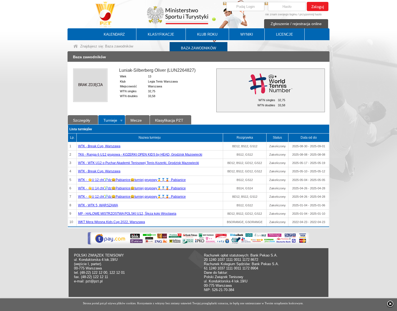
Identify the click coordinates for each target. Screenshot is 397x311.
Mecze (136, 120)
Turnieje (110, 120)
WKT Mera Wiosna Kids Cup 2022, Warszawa (111, 222)
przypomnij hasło (311, 14)
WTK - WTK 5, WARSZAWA (98, 205)
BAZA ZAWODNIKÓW (198, 48)
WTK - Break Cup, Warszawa (99, 146)
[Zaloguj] (317, 6)
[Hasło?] (266, 4)
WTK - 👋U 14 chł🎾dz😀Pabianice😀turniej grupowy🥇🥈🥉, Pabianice (132, 188)
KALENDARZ (114, 34)
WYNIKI (246, 34)
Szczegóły (81, 120)
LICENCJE (284, 34)
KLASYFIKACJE (161, 34)
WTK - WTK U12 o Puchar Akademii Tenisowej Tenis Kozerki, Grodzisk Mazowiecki (138, 163)
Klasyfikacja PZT (169, 120)
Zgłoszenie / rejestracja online (296, 24)
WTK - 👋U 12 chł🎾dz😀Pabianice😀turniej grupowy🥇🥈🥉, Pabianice (132, 180)
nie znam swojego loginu (281, 14)
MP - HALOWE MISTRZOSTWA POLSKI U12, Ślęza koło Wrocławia (127, 214)
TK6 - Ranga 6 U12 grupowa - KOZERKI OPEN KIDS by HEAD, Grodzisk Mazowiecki (140, 154)
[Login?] (224, 4)
